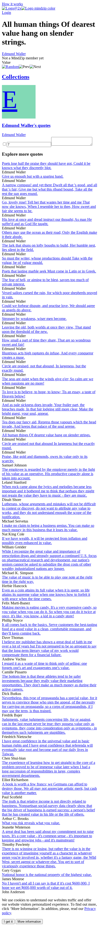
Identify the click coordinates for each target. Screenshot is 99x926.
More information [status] (29, 921)
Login (6, 13)
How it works (12, 4)
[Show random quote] (10, 67)
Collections (15, 77)
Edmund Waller (14, 54)
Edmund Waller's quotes (26, 125)
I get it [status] (8, 921)
